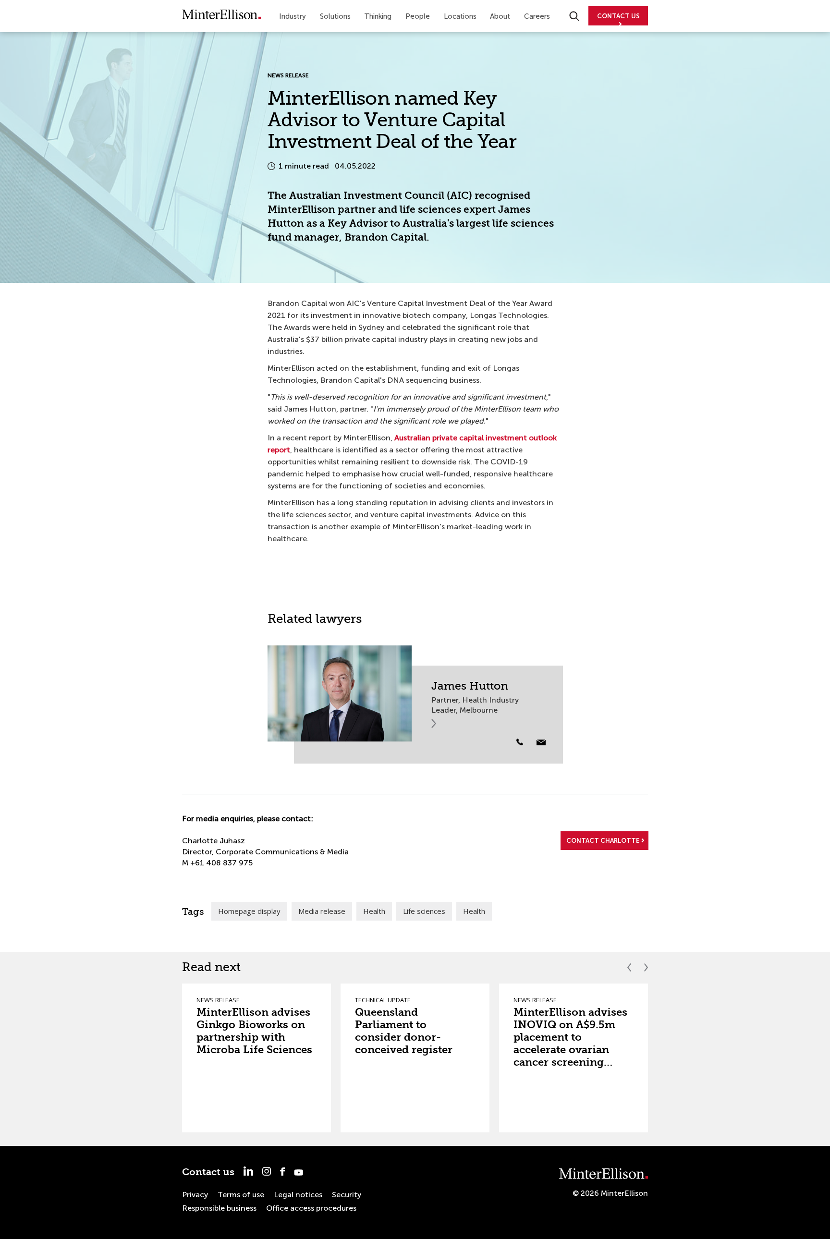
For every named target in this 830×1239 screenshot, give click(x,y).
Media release (321, 911)
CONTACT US (618, 16)
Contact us (208, 1172)
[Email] (541, 742)
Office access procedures (311, 1208)
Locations (460, 16)
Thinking (377, 16)
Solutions (335, 16)
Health (374, 911)
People (417, 16)
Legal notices (298, 1194)
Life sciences (424, 911)
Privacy (195, 1194)
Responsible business (219, 1208)
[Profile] (340, 693)
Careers (537, 16)
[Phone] (519, 742)
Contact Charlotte (602, 840)
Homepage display (249, 911)
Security (346, 1194)
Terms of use (241, 1194)
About (500, 16)
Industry (292, 16)
